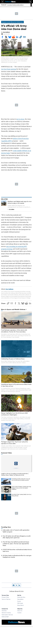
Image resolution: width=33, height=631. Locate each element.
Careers (19, 612)
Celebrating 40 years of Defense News (13, 359)
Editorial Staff (5, 616)
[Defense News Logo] (10, 2)
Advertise (4, 610)
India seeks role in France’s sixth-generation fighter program (16, 531)
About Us (19, 610)
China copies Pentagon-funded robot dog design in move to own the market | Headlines (21, 488)
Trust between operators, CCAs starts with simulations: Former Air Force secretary (14, 331)
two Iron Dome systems (8, 69)
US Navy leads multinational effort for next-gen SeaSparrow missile (17, 556)
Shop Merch (20, 605)
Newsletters (20, 599)
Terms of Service (6, 599)
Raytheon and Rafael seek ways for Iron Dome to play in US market (20, 202)
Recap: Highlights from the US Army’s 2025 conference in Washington (14, 414)
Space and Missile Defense (12, 22)
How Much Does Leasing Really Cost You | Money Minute (21, 495)
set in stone (20, 119)
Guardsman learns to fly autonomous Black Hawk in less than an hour (16, 385)
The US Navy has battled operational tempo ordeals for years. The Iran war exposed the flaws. (16, 543)
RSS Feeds (20, 603)
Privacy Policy (5, 597)
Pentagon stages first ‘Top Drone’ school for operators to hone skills (14, 442)
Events (19, 601)
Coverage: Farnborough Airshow (15, 4)
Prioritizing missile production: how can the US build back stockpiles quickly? (21, 479)
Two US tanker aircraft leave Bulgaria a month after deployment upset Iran (17, 537)
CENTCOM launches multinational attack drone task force (17, 550)
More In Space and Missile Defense (13, 309)
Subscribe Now (21, 597)
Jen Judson (6, 32)
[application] (16, 463)
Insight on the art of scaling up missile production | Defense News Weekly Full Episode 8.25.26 (14, 474)
